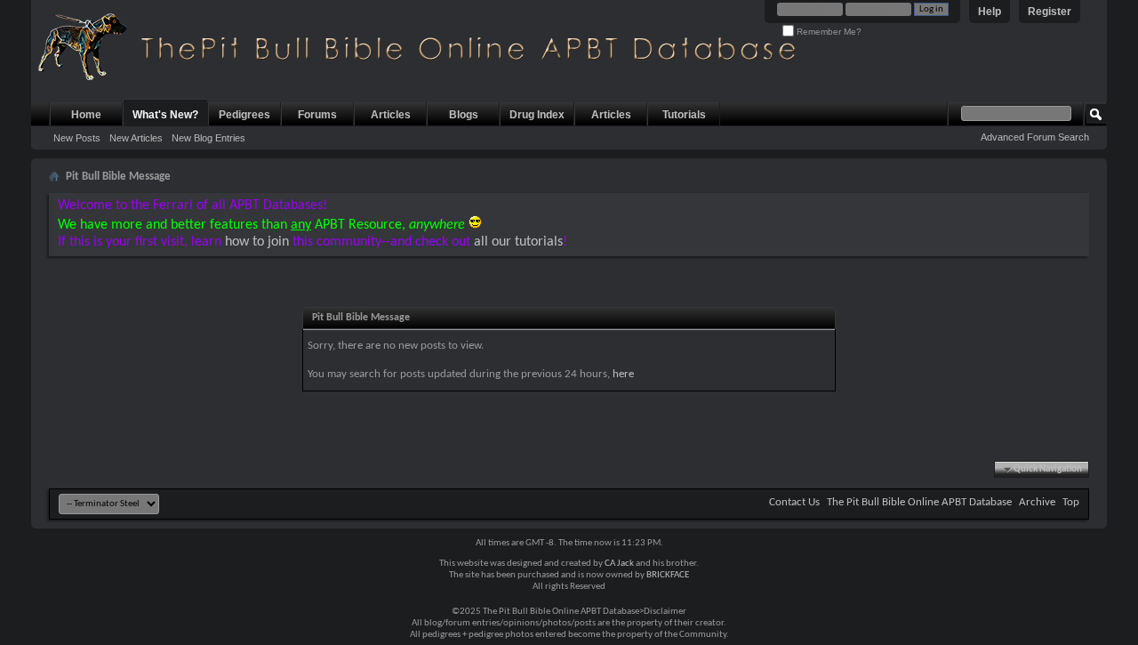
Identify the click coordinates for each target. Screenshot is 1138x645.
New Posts (76, 138)
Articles (391, 115)
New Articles (136, 138)
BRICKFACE (667, 575)
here (623, 374)
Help (989, 11)
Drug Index (537, 115)
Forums (317, 115)
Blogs (463, 115)
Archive (1037, 502)
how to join (257, 242)
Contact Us (794, 502)
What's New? (165, 115)
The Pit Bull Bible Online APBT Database (919, 502)
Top (1070, 502)
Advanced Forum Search (1035, 137)
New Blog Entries (208, 138)
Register (1049, 11)
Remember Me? (828, 31)
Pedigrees (244, 115)
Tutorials (684, 115)
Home (86, 115)
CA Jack (619, 563)
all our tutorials (518, 242)
